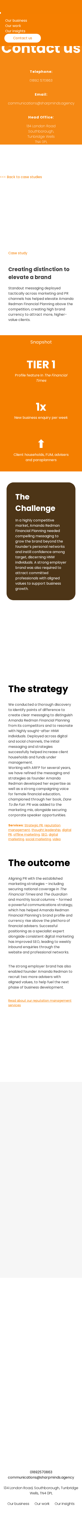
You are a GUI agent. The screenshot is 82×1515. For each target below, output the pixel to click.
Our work (42, 1503)
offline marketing (26, 834)
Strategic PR (33, 825)
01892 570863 (41, 80)
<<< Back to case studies (21, 176)
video (56, 839)
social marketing (38, 839)
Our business (18, 1503)
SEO (44, 834)
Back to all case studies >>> (41, 1383)
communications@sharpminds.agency (41, 103)
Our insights (65, 1503)
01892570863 (41, 1472)
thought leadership (46, 830)
